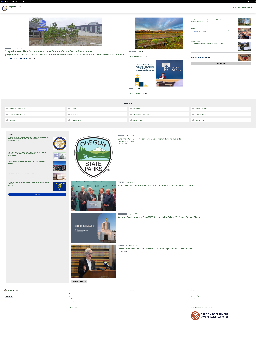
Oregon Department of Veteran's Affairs (201, 307)
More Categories (134, 293)
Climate (132, 290)
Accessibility (194, 299)
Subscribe (37, 194)
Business (131, 88)
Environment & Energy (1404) (17, 108)
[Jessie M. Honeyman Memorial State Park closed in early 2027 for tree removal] (244, 21)
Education (10, 185)
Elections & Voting (122, 213)
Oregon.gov (194, 290)
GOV (118, 251)
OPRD (119, 143)
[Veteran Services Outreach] (210, 315)
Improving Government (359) (17, 114)
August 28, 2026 (129, 135)
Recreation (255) (199, 120)
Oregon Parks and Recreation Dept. (198, 21)
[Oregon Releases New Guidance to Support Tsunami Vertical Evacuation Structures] (65, 31)
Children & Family (73, 307)
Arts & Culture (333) (200, 114)
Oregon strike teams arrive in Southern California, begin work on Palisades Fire (26, 161)
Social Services (12, 155)
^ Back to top (9, 296)
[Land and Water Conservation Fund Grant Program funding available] (93, 156)
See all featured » (221, 63)
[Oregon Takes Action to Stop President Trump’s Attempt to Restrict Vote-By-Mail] (93, 261)
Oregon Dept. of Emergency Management (199, 57)
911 (69, 290)
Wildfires (193, 28)
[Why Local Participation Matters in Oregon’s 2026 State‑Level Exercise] (244, 46)
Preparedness (7, 48)
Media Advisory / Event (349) (141, 114)
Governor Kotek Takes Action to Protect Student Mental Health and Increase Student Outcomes (28, 183)
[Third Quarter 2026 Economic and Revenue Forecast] (159, 33)
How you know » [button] (27, 1)
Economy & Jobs (132, 51)
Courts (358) (74, 114)
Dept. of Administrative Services (136, 56)
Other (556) (136, 108)
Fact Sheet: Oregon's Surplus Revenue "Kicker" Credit (21, 173)
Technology (121, 182)
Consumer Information (14, 140)
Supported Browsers (196, 305)
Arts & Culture (72, 299)
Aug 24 (137, 88)
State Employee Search (197, 293)
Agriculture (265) (137, 120)
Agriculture (71, 293)
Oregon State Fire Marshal (196, 31)
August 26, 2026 (16, 48)
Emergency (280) (76, 120)
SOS (118, 219)
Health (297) (12, 120)
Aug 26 (140, 51)
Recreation (120, 135)
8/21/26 (197, 28)
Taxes (9, 175)
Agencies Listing (195, 296)
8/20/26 (197, 54)
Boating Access (73, 302)
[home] (5, 8)
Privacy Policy (194, 302)
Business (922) (75, 108)
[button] (252, 1)
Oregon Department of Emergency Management (16, 58)
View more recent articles (79, 281)
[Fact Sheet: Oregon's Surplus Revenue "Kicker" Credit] (59, 176)
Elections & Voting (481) (201, 108)
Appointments (72, 296)
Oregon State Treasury (134, 93)
